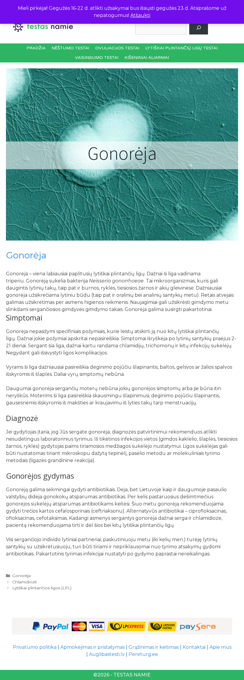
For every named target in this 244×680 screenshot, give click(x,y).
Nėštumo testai (70, 48)
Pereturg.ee (143, 654)
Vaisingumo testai (96, 57)
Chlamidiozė (24, 582)
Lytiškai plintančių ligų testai (181, 48)
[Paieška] (198, 27)
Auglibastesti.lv (107, 654)
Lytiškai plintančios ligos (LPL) (41, 587)
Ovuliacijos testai (117, 48)
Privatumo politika (35, 647)
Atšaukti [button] (140, 15)
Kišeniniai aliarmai (146, 57)
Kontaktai (194, 647)
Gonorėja (21, 575)
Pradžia (36, 48)
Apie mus (220, 647)
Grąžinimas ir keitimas (154, 647)
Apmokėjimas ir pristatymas (92, 647)
